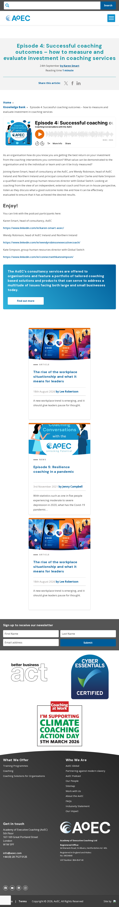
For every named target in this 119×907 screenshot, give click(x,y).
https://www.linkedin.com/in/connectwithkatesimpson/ (38, 257)
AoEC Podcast (73, 775)
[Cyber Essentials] (90, 698)
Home (7, 102)
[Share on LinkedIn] (79, 83)
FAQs (69, 801)
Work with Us (73, 791)
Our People (72, 780)
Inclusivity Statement (78, 806)
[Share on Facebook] (72, 83)
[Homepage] (18, 18)
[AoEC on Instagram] (25, 887)
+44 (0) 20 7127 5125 (15, 856)
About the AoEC (74, 795)
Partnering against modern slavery (85, 770)
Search (108, 5)
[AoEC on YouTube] (12, 887)
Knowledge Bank (14, 107)
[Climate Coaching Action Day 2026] (60, 746)
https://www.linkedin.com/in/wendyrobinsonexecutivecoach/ (41, 242)
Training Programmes (15, 765)
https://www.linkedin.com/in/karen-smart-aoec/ (33, 228)
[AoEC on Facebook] (5, 887)
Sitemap (70, 785)
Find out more (25, 301)
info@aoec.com (12, 853)
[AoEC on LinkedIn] (18, 887)
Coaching (8, 770)
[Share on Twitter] (66, 83)
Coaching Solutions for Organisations (24, 775)
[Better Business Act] (29, 684)
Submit (88, 642)
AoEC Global (72, 765)
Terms (23, 901)
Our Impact (72, 811)
